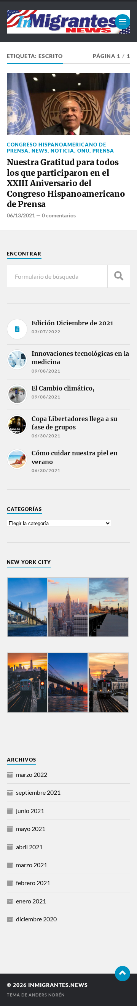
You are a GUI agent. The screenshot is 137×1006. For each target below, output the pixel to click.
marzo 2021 (31, 864)
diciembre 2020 (36, 918)
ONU (83, 151)
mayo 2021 (30, 828)
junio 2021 (30, 810)
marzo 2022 (31, 774)
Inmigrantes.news (58, 985)
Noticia (62, 151)
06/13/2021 (21, 215)
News (40, 151)
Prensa (103, 151)
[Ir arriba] (122, 973)
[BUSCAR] (118, 276)
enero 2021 (31, 901)
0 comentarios (59, 215)
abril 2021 (29, 846)
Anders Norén (47, 994)
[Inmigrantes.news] (68, 22)
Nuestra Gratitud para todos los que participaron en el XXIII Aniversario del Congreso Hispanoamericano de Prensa (66, 183)
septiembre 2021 (38, 792)
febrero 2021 (33, 882)
